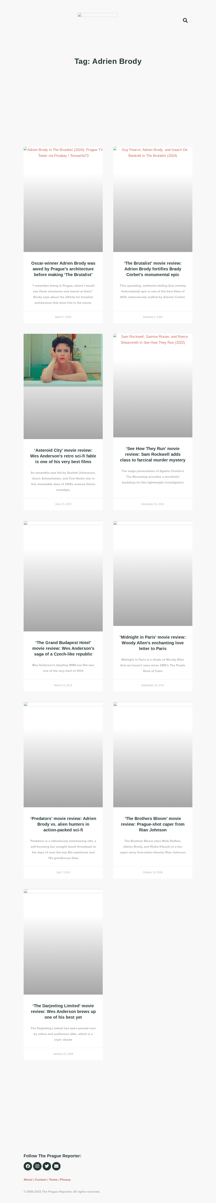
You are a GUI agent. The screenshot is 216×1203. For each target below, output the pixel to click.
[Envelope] (56, 1166)
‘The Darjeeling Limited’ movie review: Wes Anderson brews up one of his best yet (63, 1011)
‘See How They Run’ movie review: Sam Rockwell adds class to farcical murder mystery (152, 454)
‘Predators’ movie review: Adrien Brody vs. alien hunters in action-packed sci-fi (63, 824)
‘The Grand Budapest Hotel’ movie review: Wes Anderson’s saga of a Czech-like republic (63, 648)
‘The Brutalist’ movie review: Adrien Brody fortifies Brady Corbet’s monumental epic (153, 269)
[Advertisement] (108, 106)
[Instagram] (37, 1166)
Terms (53, 1179)
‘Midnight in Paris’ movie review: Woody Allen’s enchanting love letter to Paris (153, 643)
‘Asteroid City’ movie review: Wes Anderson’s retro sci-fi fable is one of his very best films (63, 456)
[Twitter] (47, 1166)
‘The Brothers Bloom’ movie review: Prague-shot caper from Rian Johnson (153, 824)
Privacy (65, 1179)
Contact (40, 1179)
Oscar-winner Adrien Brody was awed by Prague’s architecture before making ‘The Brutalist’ (63, 269)
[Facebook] (28, 1166)
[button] (8, 20)
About (28, 1179)
